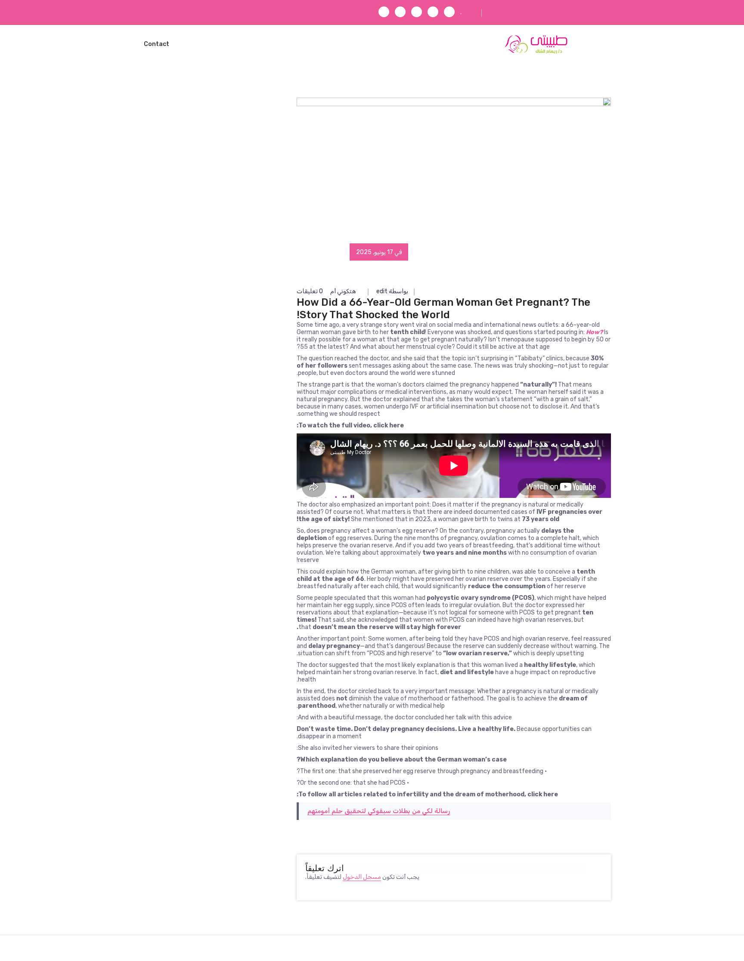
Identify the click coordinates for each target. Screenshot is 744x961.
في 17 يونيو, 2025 (379, 252)
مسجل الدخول (362, 877)
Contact (156, 44)
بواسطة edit (392, 291)
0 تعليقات (310, 291)
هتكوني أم (343, 291)
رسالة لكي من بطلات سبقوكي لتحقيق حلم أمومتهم (378, 811)
